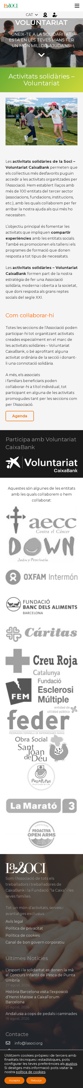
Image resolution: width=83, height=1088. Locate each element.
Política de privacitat (24, 928)
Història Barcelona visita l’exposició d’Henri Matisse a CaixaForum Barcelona (37, 997)
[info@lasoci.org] (10, 1043)
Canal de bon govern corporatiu (35, 942)
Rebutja (36, 1080)
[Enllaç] (11, 5)
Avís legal (14, 921)
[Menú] (77, 5)
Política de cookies (23, 935)
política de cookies (30, 1072)
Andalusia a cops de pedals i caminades (41, 1014)
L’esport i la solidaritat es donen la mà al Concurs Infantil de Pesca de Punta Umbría (40, 975)
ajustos (71, 1064)
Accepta (14, 1080)
